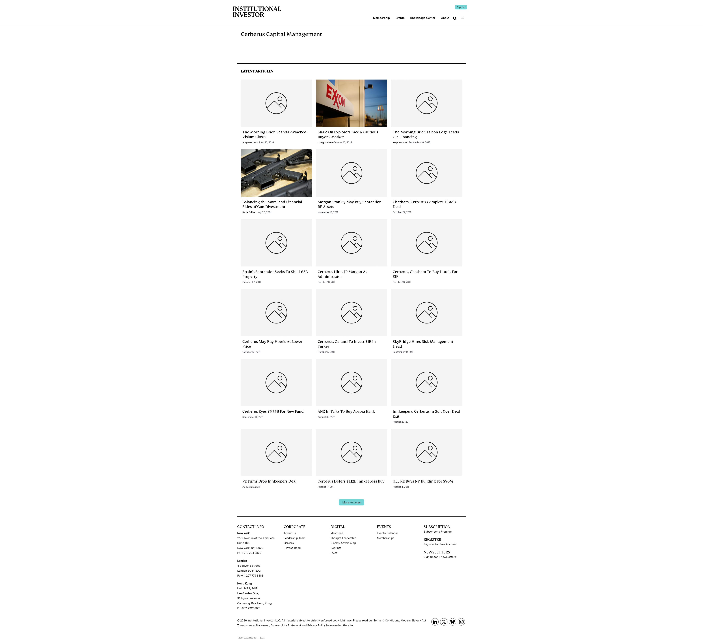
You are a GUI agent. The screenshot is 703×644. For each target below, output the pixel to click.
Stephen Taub (250, 142)
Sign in (461, 7)
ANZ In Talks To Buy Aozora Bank (346, 411)
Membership (381, 18)
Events (400, 18)
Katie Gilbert (249, 212)
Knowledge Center (423, 18)
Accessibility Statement (285, 625)
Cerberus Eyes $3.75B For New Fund (273, 411)
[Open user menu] (463, 16)
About (445, 18)
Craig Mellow (325, 142)
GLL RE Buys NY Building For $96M (423, 481)
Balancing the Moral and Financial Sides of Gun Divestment (272, 204)
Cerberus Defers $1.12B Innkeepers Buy (351, 481)
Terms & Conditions (386, 620)
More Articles (351, 502)
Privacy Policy (316, 625)
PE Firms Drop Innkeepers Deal (269, 481)
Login (262, 638)
